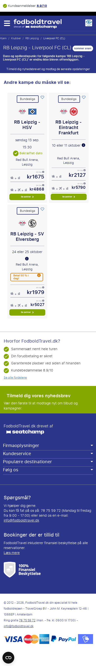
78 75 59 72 (27, 620)
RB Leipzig (32, 38)
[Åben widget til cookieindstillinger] (8, 655)
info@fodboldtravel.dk (21, 520)
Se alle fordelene (15, 377)
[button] (7, 23)
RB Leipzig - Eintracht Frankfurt (68, 127)
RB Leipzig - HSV (27, 125)
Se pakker (26, 197)
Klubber (16, 38)
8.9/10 (42, 6)
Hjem (3, 38)
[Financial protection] (22, 569)
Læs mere (12, 553)
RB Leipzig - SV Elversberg (27, 236)
